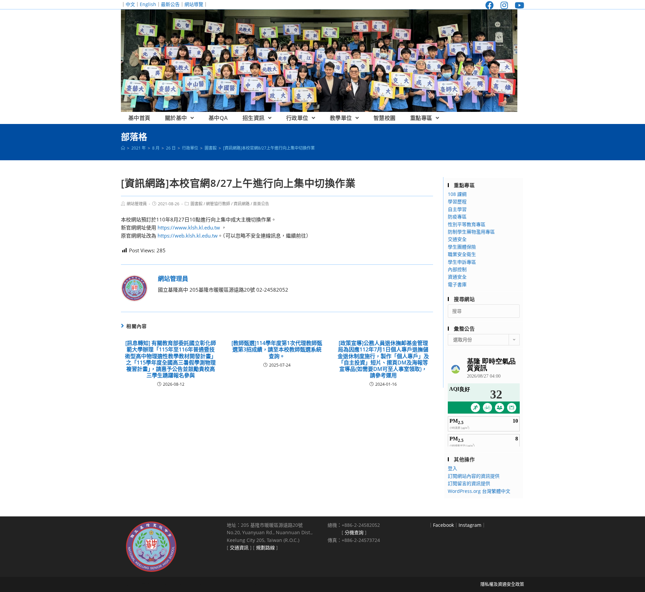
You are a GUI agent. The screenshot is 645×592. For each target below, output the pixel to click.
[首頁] (123, 148)
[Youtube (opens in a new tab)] (517, 5)
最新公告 (170, 4)
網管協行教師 (218, 204)
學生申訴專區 (462, 262)
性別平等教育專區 (466, 224)
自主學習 (457, 209)
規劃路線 (265, 547)
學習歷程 (457, 201)
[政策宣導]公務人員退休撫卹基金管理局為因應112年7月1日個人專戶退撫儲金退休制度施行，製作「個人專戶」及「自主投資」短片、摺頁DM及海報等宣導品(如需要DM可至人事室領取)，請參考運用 (383, 359)
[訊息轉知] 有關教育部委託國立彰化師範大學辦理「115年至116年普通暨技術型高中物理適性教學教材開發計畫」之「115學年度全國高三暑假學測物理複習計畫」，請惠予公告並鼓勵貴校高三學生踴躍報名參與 (170, 359)
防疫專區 (457, 216)
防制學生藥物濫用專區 (471, 231)
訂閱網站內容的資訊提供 (474, 476)
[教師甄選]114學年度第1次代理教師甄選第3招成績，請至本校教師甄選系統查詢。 (276, 350)
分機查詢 (354, 532)
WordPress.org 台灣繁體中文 (479, 491)
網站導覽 (193, 4)
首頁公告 (261, 204)
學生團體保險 (462, 247)
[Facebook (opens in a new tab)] (489, 5)
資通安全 (457, 276)
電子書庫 (457, 284)
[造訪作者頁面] (134, 287)
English (148, 4)
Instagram (470, 525)
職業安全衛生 (462, 254)
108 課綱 (457, 194)
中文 (130, 4)
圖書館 (196, 204)
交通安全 (457, 239)
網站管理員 (137, 204)
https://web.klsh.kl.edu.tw (188, 235)
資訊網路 (241, 204)
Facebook (443, 525)
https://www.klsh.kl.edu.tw (189, 227)
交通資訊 (239, 547)
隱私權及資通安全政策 (502, 584)
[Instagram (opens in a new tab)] (504, 5)
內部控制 (457, 269)
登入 (452, 468)
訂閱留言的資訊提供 (469, 483)
